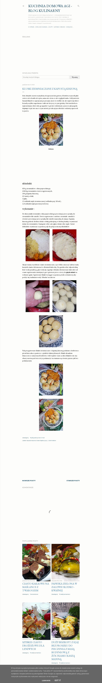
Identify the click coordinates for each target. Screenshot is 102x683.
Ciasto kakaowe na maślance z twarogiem (35, 587)
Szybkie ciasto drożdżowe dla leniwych (33, 645)
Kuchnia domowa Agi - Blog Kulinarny (50, 8)
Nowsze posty (28, 481)
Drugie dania (41, 27)
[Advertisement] (51, 53)
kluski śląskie (40, 440)
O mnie (31, 27)
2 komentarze (34, 594)
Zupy (50, 27)
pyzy (45, 440)
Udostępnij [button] (25, 437)
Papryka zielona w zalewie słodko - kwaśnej (64, 587)
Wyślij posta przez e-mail (37, 437)
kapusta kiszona (31, 440)
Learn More (46, 680)
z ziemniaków (52, 440)
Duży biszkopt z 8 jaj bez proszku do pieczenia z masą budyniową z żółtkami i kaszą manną (65, 650)
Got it (58, 680)
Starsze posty (73, 481)
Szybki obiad (59, 27)
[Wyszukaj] (78, 6)
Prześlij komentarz (64, 594)
